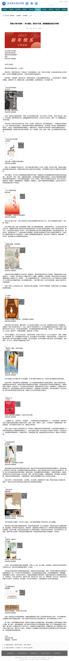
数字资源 (31, 9)
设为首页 (61, 1)
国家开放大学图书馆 (45, 653)
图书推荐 (25, 15)
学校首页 (5, 9)
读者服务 (38, 9)
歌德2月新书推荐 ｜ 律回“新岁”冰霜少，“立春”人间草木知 (18, 644)
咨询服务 (44, 9)
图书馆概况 (18, 9)
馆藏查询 (24, 9)
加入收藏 (66, 1)
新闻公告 (51, 9)
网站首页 (11, 9)
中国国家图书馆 (33, 653)
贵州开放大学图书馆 (22, 653)
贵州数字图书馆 (57, 653)
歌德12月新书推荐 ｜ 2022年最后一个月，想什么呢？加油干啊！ (19, 647)
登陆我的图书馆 (10, 653)
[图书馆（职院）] (11, 3)
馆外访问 (57, 9)
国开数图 (64, 9)
